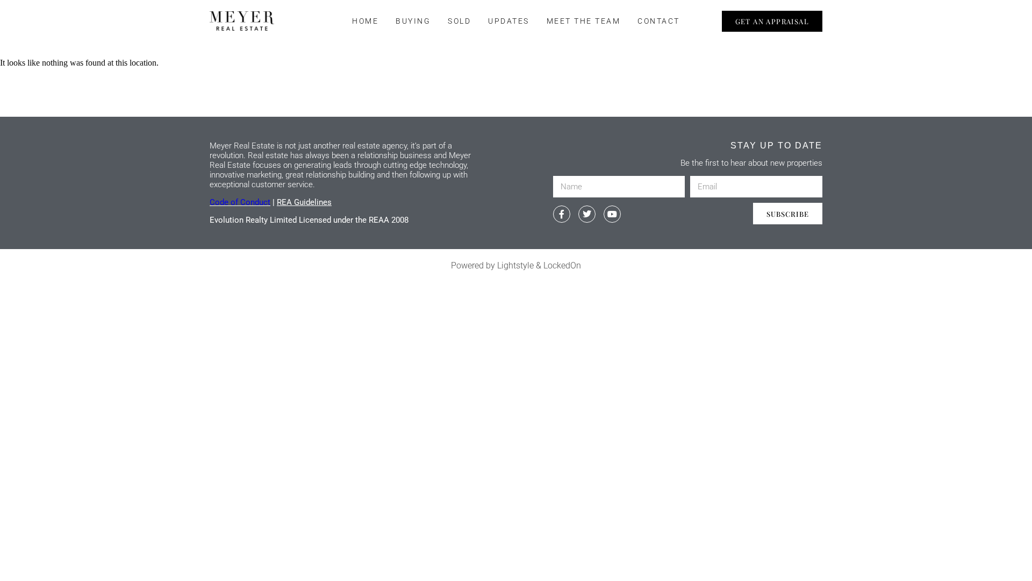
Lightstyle (515, 265)
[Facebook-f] (561, 214)
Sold (459, 21)
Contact (658, 21)
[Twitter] (587, 214)
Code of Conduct (240, 202)
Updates (508, 21)
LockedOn (562, 265)
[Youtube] (612, 214)
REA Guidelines (304, 202)
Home (365, 21)
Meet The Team (584, 21)
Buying (413, 21)
